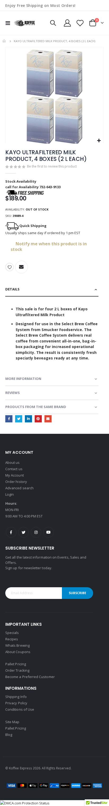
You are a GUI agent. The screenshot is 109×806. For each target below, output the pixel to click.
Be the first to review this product (52, 166)
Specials (12, 632)
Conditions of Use (19, 709)
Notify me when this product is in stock (49, 246)
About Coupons (17, 651)
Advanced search (19, 488)
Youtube (48, 532)
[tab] (51, 289)
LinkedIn (28, 418)
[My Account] (67, 23)
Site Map (12, 721)
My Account (14, 475)
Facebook (8, 418)
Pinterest (38, 418)
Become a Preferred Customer (30, 676)
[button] (98, 140)
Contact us (13, 468)
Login (9, 494)
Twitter (18, 418)
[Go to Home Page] (4, 41)
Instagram (36, 532)
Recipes (11, 639)
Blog (8, 734)
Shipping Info (16, 696)
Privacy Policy (16, 703)
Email (48, 418)
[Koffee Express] (24, 23)
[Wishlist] (80, 23)
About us (12, 462)
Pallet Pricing (15, 664)
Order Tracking (17, 670)
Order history (16, 481)
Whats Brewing (17, 645)
